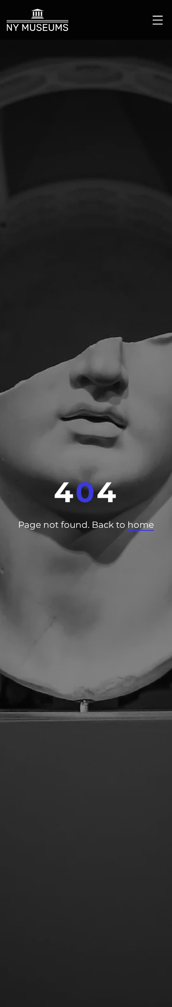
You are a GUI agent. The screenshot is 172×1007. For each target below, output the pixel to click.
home (140, 524)
